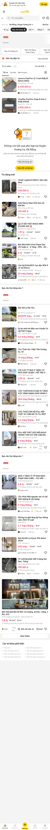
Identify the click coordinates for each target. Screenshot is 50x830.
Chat (40, 629)
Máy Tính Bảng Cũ (11, 51)
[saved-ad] (43, 18)
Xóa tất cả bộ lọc (25, 168)
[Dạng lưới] (45, 72)
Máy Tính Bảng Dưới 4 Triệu (30, 51)
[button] (2, 4)
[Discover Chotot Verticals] (3, 11)
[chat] (47, 18)
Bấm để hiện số (27, 629)
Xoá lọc (45, 24)
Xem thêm (25, 636)
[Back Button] (2, 18)
